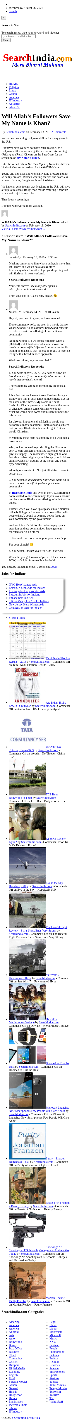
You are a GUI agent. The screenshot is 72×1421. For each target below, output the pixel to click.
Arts (11, 1335)
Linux (52, 1325)
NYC (52, 1341)
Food (12, 1378)
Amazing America (14, 1323)
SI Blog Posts (17, 617)
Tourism (54, 1394)
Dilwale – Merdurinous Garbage (33, 1020)
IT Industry (15, 1411)
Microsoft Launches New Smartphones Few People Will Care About (39, 1109)
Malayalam (55, 1331)
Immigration (16, 1401)
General (13, 1388)
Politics (53, 1358)
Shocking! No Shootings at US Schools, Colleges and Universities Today (39, 1250)
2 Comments (58, 132)
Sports (53, 1375)
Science (54, 1368)
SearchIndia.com (15, 132)
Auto (12, 1338)
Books (12, 1345)
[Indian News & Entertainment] (37, 68)
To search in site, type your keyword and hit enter (30, 32)
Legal (52, 1321)
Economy (14, 1371)
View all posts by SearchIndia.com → (23, 228)
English (13, 1375)
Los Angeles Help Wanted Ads (27, 591)
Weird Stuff (56, 1401)
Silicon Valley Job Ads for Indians (29, 601)
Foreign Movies (18, 1381)
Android (14, 1331)
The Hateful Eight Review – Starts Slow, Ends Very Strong (38, 929)
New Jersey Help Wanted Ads (26, 604)
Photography (56, 1351)
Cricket (13, 1361)
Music (53, 1338)
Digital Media (17, 1368)
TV (51, 1398)
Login (53, 566)
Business (14, 1351)
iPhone (13, 1408)
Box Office (15, 1348)
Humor (13, 1398)
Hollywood (15, 1394)
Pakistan (54, 1345)
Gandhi (13, 1385)
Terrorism (55, 1391)
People (53, 1348)
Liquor (53, 1328)
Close (6, 40)
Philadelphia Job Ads (21, 597)
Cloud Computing (15, 1357)
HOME (13, 83)
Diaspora (14, 1365)
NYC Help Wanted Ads (23, 584)
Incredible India (22, 492)
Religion (54, 1361)
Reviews (54, 1365)
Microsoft (55, 1335)
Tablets (53, 1381)
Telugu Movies (58, 1388)
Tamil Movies (57, 1385)
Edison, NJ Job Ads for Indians (27, 587)
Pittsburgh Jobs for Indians (24, 594)
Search (13, 11)
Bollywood (15, 1341)
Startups (54, 1378)
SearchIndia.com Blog (26, 1417)
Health (13, 1391)
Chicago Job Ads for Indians (25, 607)
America (14, 1328)
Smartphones (57, 1371)
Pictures (54, 1355)
